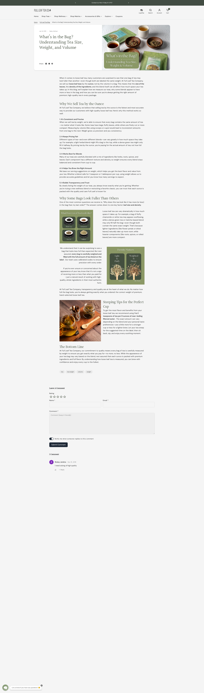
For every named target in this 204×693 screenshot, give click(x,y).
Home (36, 16)
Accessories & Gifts (92, 16)
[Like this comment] (55, 469)
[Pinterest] (52, 63)
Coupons (119, 16)
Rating (51, 393)
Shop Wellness (60, 16)
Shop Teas (46, 16)
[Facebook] (46, 63)
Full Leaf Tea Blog (45, 22)
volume (80, 372)
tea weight (70, 372)
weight (89, 372)
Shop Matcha (75, 16)
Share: (41, 63)
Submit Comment (58, 445)
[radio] (51, 396)
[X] (49, 63)
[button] (5, 688)
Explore (108, 16)
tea (62, 372)
